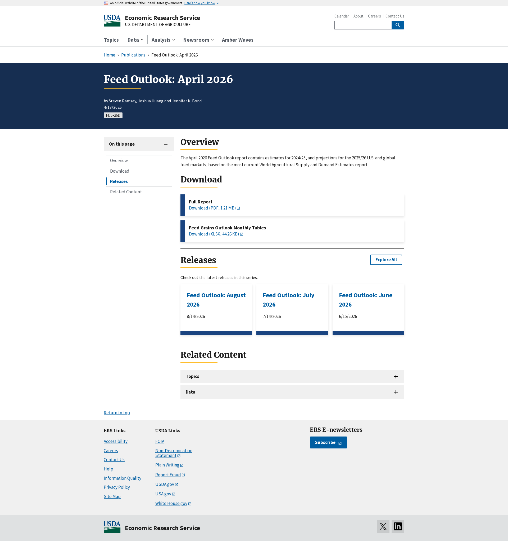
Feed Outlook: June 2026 (365, 299)
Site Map (112, 496)
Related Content (126, 191)
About (358, 16)
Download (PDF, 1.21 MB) (212, 208)
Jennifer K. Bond (187, 100)
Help (108, 469)
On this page (122, 144)
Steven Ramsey (122, 100)
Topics (111, 39)
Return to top (117, 413)
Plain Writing (167, 465)
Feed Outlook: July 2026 (288, 299)
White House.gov (171, 503)
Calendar (341, 16)
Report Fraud (168, 475)
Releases (119, 181)
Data (190, 392)
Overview (119, 160)
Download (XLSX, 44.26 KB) (214, 234)
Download (119, 171)
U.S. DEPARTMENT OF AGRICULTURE (158, 24)
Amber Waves (237, 39)
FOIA (159, 441)
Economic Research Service (162, 17)
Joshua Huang (151, 100)
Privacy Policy (117, 487)
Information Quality (122, 478)
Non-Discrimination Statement (173, 453)
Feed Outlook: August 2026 (216, 299)
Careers (374, 16)
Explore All (386, 260)
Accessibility (116, 441)
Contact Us (394, 16)
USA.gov (163, 494)
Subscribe (325, 442)
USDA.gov (164, 484)
